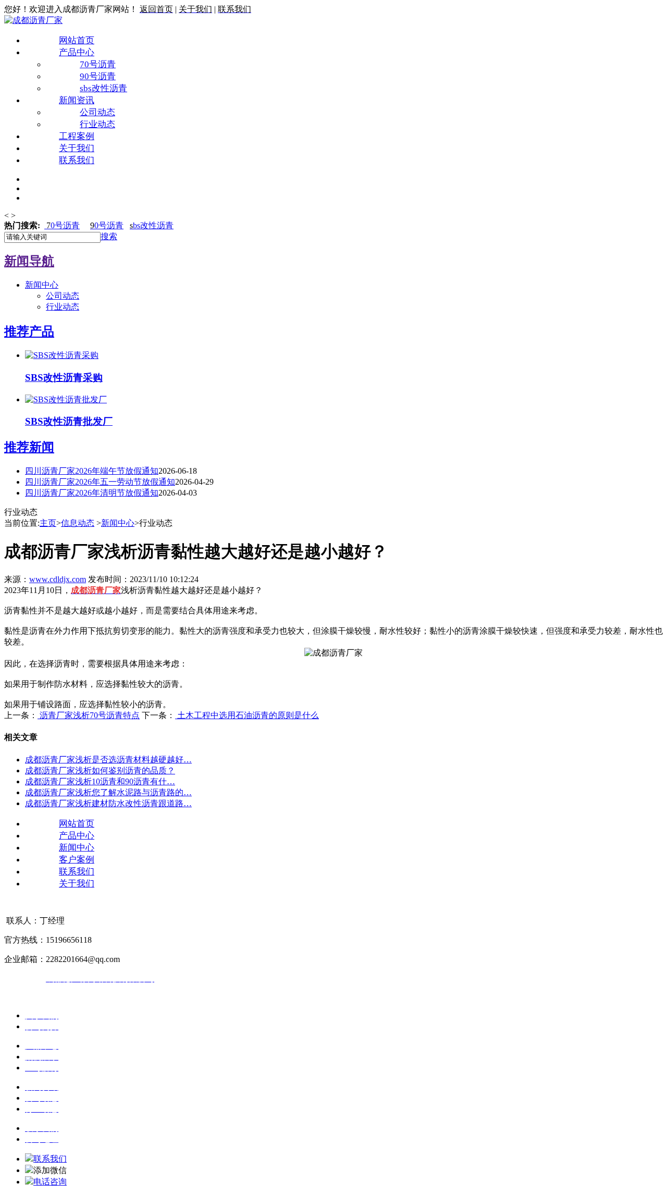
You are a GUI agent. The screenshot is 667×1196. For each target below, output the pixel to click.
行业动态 (97, 124)
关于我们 (76, 148)
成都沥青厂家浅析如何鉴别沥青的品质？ (100, 770)
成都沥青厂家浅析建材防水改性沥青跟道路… (108, 803)
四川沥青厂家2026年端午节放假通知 (91, 470)
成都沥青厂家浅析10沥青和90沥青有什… (100, 781)
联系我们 (76, 160)
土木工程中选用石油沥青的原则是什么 (247, 715)
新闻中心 (41, 284)
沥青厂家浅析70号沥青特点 (89, 715)
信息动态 (77, 523)
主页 (48, 523)
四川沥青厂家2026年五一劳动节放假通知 (100, 481)
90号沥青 (98, 76)
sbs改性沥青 (103, 88)
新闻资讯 (76, 100)
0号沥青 (63, 225)
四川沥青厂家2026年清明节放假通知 (91, 492)
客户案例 (76, 860)
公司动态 (97, 112)
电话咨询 (50, 1181)
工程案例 (76, 136)
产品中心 (76, 52)
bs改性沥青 (152, 225)
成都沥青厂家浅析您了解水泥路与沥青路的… (108, 792)
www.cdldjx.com (57, 579)
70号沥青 (98, 64)
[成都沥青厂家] (33, 20)
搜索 (109, 236)
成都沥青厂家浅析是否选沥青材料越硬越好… (108, 759)
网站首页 (76, 40)
